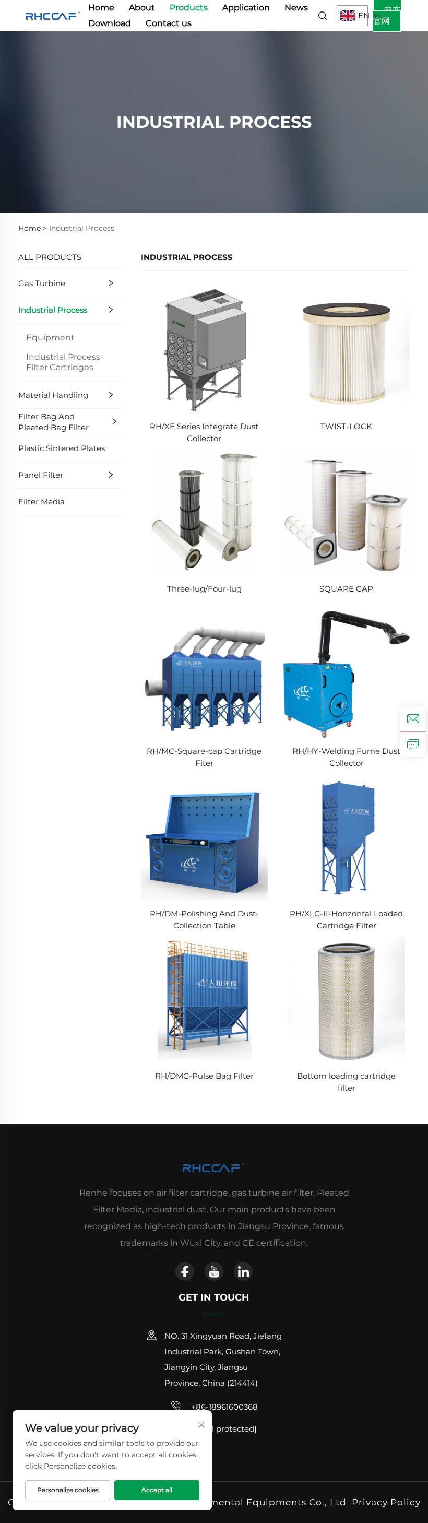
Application (246, 8)
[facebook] (184, 1271)
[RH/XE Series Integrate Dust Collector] (204, 349)
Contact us (169, 23)
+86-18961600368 (223, 1407)
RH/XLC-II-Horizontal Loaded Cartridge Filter (346, 919)
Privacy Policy (386, 1502)
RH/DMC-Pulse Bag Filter (204, 1076)
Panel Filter (40, 475)
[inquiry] (412, 744)
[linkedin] (243, 1271)
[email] (412, 718)
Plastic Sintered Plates (61, 448)
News (296, 8)
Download (109, 23)
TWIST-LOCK (346, 426)
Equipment (50, 338)
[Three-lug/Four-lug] (204, 511)
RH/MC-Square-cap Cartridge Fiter (204, 757)
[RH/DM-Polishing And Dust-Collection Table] (204, 836)
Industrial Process (52, 310)
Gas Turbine (41, 283)
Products (189, 8)
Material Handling (53, 395)
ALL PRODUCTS (49, 257)
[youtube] (214, 1271)
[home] (53, 15)
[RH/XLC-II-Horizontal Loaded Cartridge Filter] (346, 836)
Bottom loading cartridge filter (346, 1082)
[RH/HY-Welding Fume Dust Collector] (346, 674)
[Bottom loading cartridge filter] (346, 998)
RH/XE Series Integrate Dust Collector (204, 432)
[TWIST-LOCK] (346, 349)
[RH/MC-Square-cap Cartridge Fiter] (204, 674)
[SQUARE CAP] (346, 511)
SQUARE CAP (346, 589)
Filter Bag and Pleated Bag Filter (53, 421)
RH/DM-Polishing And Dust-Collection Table (204, 919)
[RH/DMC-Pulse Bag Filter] (204, 998)
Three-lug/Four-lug (204, 589)
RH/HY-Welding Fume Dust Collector (346, 757)
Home (101, 8)
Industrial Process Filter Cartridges (63, 362)
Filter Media (41, 501)
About (142, 8)
